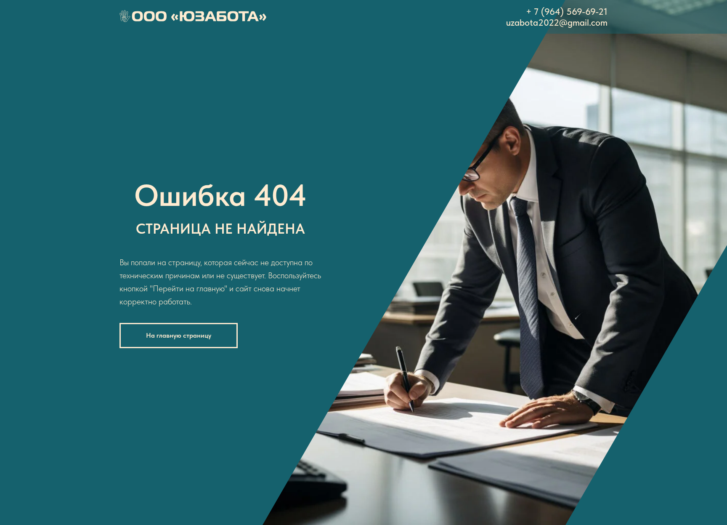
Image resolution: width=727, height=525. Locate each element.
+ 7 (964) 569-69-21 (567, 11)
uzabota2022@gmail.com (557, 22)
